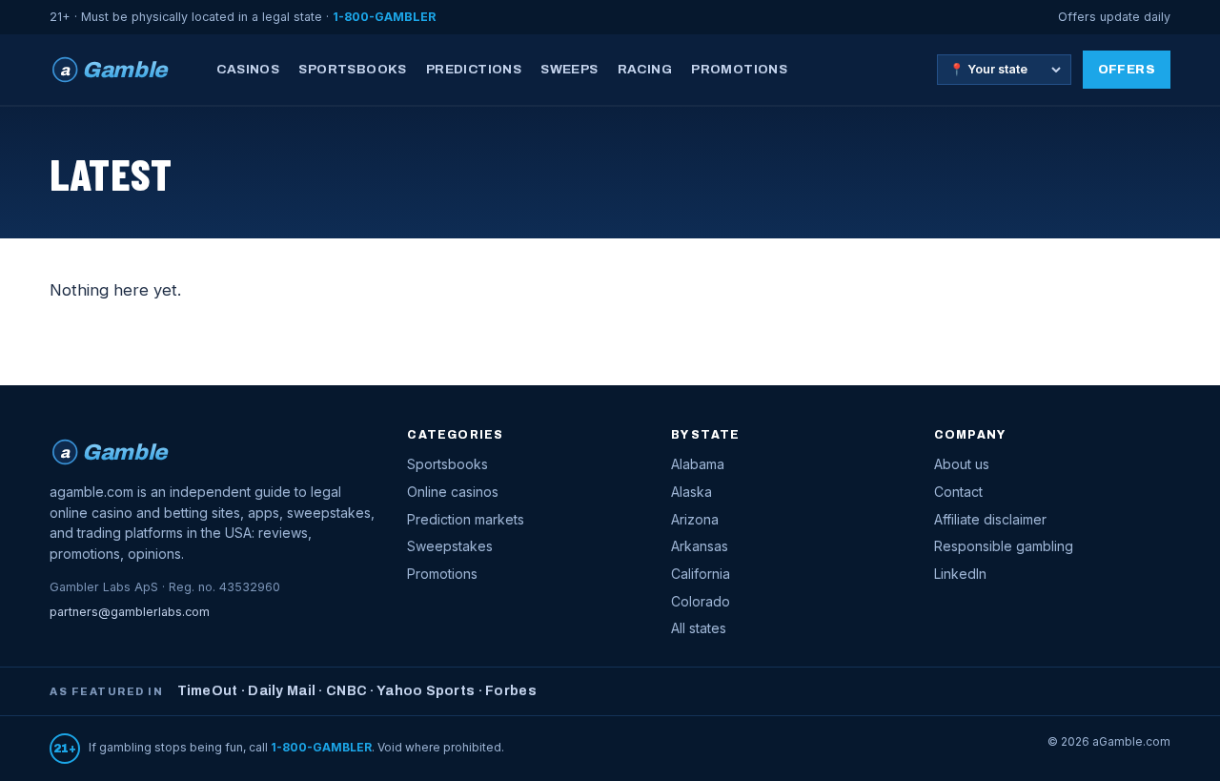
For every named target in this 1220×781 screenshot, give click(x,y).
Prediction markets (465, 519)
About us (961, 464)
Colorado (700, 601)
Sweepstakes (450, 546)
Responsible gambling (1003, 546)
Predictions (473, 69)
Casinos (247, 69)
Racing (645, 69)
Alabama (697, 464)
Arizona (695, 519)
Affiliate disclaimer (990, 519)
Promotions (739, 69)
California (700, 573)
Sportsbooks (352, 69)
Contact (958, 491)
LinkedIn (960, 573)
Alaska (691, 491)
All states (698, 628)
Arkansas (699, 546)
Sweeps (569, 69)
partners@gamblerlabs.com (130, 612)
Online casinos (452, 491)
